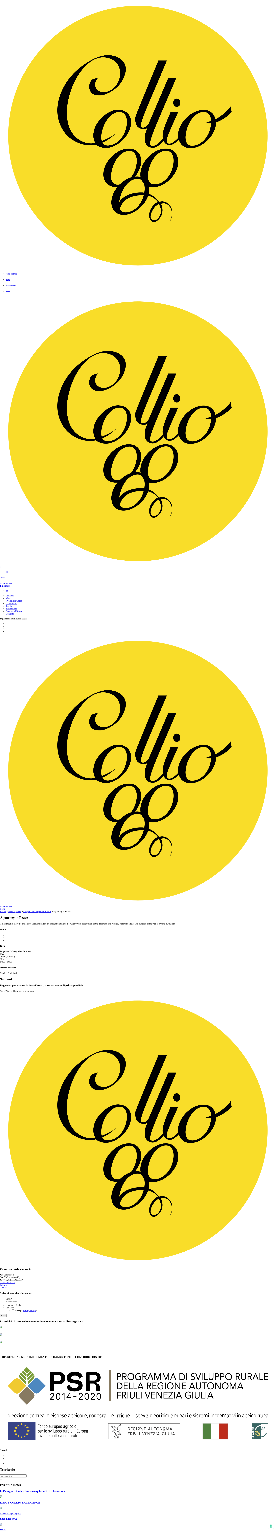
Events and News (14, 611)
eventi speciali (14, 911)
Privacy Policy (29, 1310)
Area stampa (11, 274)
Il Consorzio (11, 603)
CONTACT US (7, 1282)
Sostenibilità (11, 608)
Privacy (3, 1285)
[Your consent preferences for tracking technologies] (271, 1526)
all (3, 1529)
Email (9, 1299)
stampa (6, 583)
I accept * (26, 1310)
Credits (3, 1287)
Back (2, 909)
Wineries (10, 595)
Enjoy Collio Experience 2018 (37, 911)
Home (3, 911)
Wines (8, 598)
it (0, 567)
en (7, 572)
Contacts (10, 614)
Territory (10, 606)
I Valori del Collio (14, 601)
